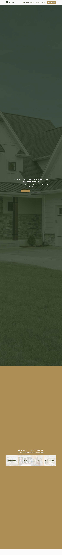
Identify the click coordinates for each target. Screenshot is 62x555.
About (27, 2)
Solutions (32, 2)
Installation (38, 2)
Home (24, 2)
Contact (44, 2)
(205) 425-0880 (51, 2)
